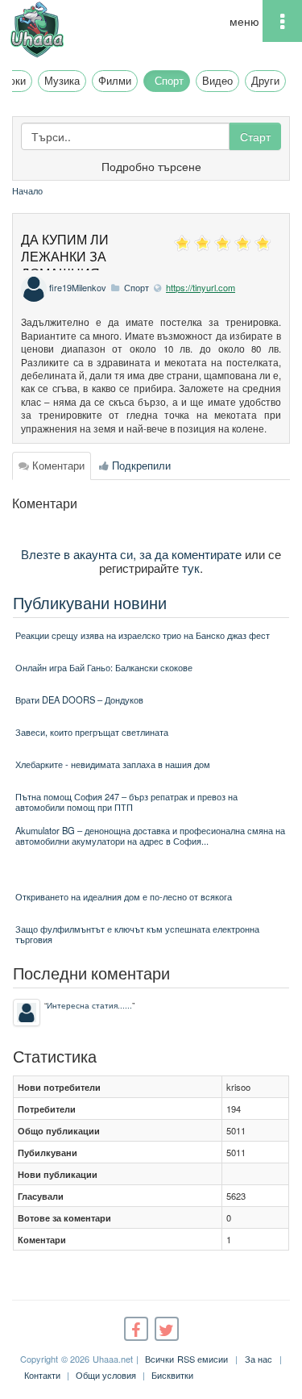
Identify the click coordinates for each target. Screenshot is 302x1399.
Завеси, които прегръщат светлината (91, 731)
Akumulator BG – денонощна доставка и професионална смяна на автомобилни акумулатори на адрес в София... (150, 835)
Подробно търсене (151, 166)
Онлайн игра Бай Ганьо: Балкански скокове (103, 667)
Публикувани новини (90, 602)
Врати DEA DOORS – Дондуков (79, 699)
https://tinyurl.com (200, 287)
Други (265, 80)
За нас (259, 1358)
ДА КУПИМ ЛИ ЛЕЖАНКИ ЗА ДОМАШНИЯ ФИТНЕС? (65, 264)
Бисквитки (172, 1374)
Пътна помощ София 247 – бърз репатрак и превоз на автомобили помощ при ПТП (126, 801)
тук (191, 567)
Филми (114, 80)
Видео (217, 80)
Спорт (169, 80)
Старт (255, 136)
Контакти (42, 1374)
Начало (27, 190)
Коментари (57, 465)
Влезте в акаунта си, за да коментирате (131, 553)
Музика (62, 80)
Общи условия (106, 1374)
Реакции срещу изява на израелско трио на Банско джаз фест (142, 635)
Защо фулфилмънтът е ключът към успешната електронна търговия (137, 934)
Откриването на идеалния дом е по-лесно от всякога (123, 896)
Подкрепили (140, 465)
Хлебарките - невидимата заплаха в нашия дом (112, 764)
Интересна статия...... (89, 1005)
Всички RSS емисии (186, 1358)
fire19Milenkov (77, 287)
